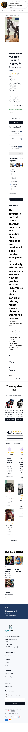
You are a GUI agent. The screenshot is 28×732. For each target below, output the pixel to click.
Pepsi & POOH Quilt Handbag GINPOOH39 (9, 476)
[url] (13, 711)
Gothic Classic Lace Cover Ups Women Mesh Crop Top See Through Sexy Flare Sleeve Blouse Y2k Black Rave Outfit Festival (22, 516)
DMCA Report (18, 714)
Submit (15, 703)
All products (13, 15)
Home (6, 15)
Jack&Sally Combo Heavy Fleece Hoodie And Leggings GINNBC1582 (22, 480)
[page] (14, 612)
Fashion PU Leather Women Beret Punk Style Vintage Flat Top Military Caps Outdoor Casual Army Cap (9, 505)
